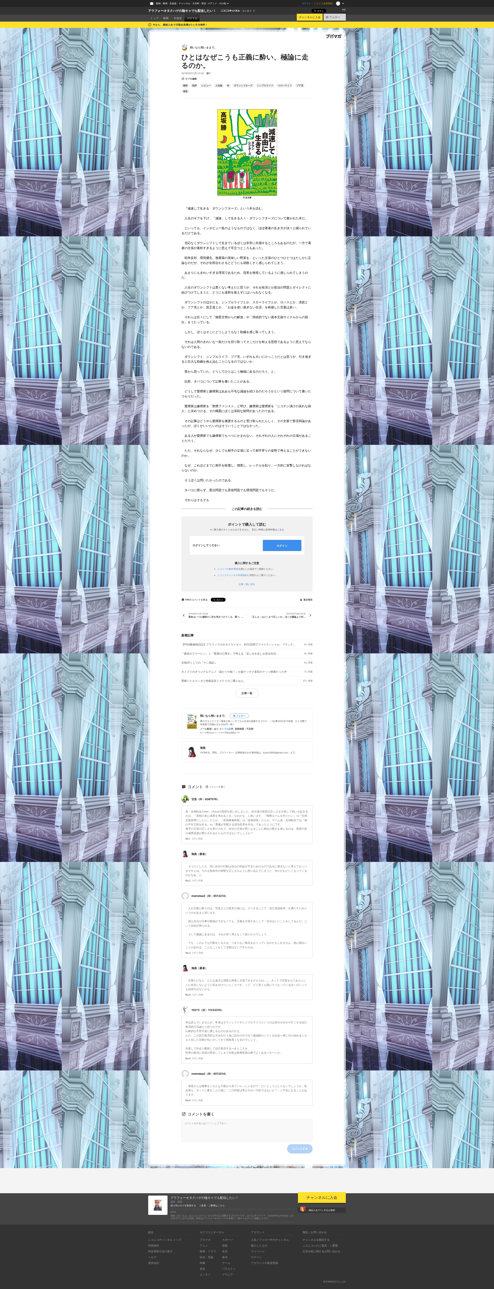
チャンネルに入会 (310, 17)
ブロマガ (192, 18)
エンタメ (246, 10)
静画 (165, 3)
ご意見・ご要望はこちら (212, 1205)
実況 (203, 3)
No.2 (187, 880)
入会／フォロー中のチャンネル (270, 1239)
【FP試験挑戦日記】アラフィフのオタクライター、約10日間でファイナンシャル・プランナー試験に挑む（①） (239, 644)
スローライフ (285, 85)
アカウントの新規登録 (264, 1262)
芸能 (225, 1245)
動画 (158, 3)
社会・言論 (206, 1257)
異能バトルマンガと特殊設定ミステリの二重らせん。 (213, 680)
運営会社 (153, 1262)
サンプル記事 (226, 729)
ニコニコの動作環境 (227, 568)
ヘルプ (152, 1257)
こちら (280, 529)
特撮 (202, 1262)
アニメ (204, 1245)
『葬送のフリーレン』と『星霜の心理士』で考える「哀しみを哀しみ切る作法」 (230, 653)
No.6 (187, 1100)
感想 (185, 85)
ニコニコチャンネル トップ (164, 1239)
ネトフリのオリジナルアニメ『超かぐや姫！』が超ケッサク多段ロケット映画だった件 (234, 671)
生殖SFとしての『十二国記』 (199, 662)
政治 (225, 1257)
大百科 (195, 3)
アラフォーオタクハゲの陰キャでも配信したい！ (182, 10)
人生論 (218, 85)
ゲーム (226, 1262)
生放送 (173, 3)
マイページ (258, 1251)
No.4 (188, 995)
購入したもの (259, 1245)
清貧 (185, 91)
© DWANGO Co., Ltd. (334, 1281)
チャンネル (184, 3)
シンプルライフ (265, 85)
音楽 (202, 1268)
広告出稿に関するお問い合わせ (321, 1251)
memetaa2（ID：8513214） (209, 895)
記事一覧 (247, 693)
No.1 (187, 839)
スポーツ (227, 1239)
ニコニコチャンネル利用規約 (232, 575)
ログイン (306, 3)
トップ (154, 18)
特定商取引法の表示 (160, 1251)
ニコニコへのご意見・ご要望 (320, 1245)
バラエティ (229, 1268)
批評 (194, 85)
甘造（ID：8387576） (205, 799)
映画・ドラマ (208, 1251)
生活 (225, 1251)
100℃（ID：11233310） (207, 1010)
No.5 (187, 1058)
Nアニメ (212, 3)
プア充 (299, 85)
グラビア (227, 1274)
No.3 (188, 953)
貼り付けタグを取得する (183, 1205)
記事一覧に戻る (247, 584)
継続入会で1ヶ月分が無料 (322, 1210)
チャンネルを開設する (316, 1239)
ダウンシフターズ (243, 85)
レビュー (206, 85)
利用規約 (153, 1245)
